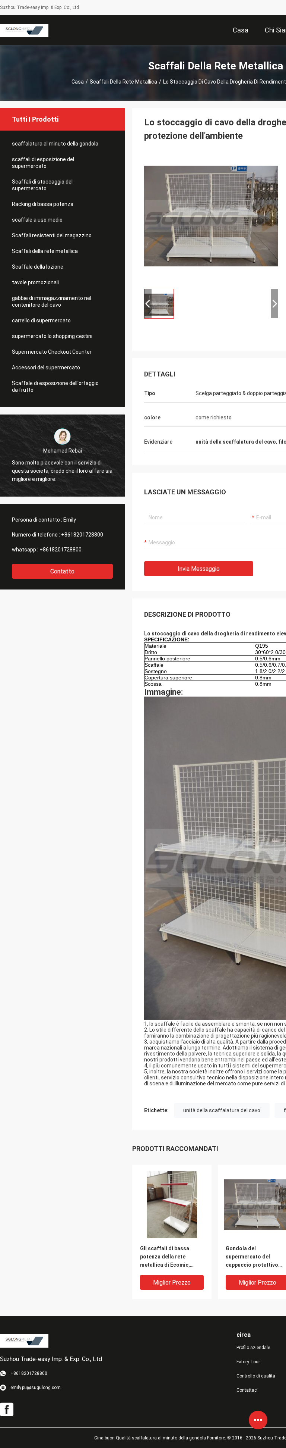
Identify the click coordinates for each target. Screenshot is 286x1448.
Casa (78, 82)
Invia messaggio (199, 568)
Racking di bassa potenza (42, 204)
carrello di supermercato (41, 320)
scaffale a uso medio (37, 220)
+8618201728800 (82, 535)
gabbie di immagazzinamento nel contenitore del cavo (51, 301)
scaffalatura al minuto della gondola (55, 144)
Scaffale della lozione (37, 267)
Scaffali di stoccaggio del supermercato (42, 185)
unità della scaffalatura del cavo (221, 1110)
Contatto (62, 571)
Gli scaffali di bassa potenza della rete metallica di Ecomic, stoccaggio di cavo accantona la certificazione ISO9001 (168, 1257)
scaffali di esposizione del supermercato (43, 162)
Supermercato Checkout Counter (52, 352)
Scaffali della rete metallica (123, 82)
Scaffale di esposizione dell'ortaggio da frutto (55, 386)
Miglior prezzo (172, 1282)
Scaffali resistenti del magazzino (52, 235)
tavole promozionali (35, 282)
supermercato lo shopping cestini (52, 336)
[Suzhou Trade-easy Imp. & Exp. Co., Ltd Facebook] (6, 1409)
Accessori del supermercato (46, 367)
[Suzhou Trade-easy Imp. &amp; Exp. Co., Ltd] (24, 30)
